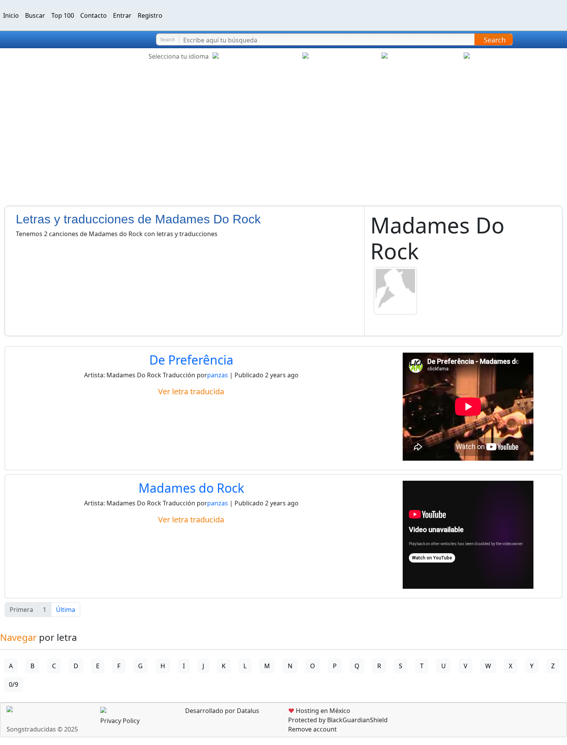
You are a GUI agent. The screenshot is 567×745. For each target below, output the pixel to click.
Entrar (122, 15)
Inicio (11, 15)
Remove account (312, 729)
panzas (218, 375)
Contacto (93, 15)
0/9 (13, 684)
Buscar (35, 15)
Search (495, 39)
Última (65, 609)
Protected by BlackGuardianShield (338, 720)
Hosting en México (319, 710)
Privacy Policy (120, 720)
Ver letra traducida (191, 391)
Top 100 (62, 15)
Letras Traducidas (52, 39)
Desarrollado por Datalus (221, 710)
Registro (150, 15)
